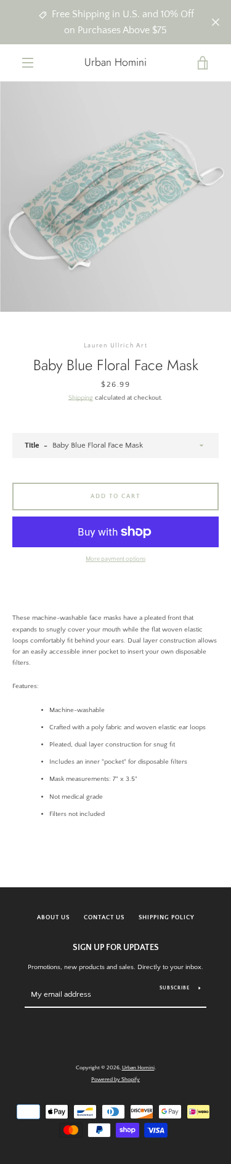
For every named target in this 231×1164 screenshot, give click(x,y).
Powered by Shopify (115, 1079)
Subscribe (175, 988)
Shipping (80, 398)
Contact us (104, 917)
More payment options (115, 559)
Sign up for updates (116, 947)
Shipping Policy (167, 917)
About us (53, 917)
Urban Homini (115, 62)
